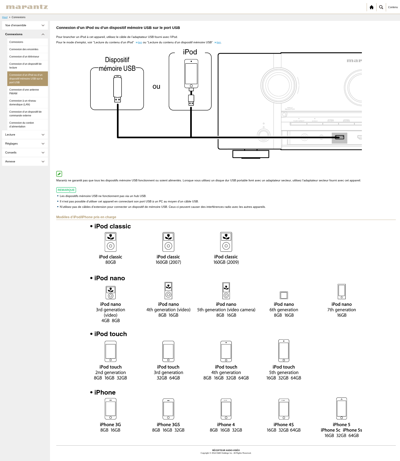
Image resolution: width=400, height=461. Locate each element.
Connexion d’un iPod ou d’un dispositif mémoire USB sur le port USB (26, 79)
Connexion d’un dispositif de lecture (25, 65)
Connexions (16, 42)
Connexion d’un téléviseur (24, 56)
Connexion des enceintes (23, 49)
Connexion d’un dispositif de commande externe (25, 113)
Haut (5, 17)
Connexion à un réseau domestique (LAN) (22, 102)
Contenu (393, 7)
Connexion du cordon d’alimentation (21, 124)
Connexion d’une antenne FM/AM (24, 91)
